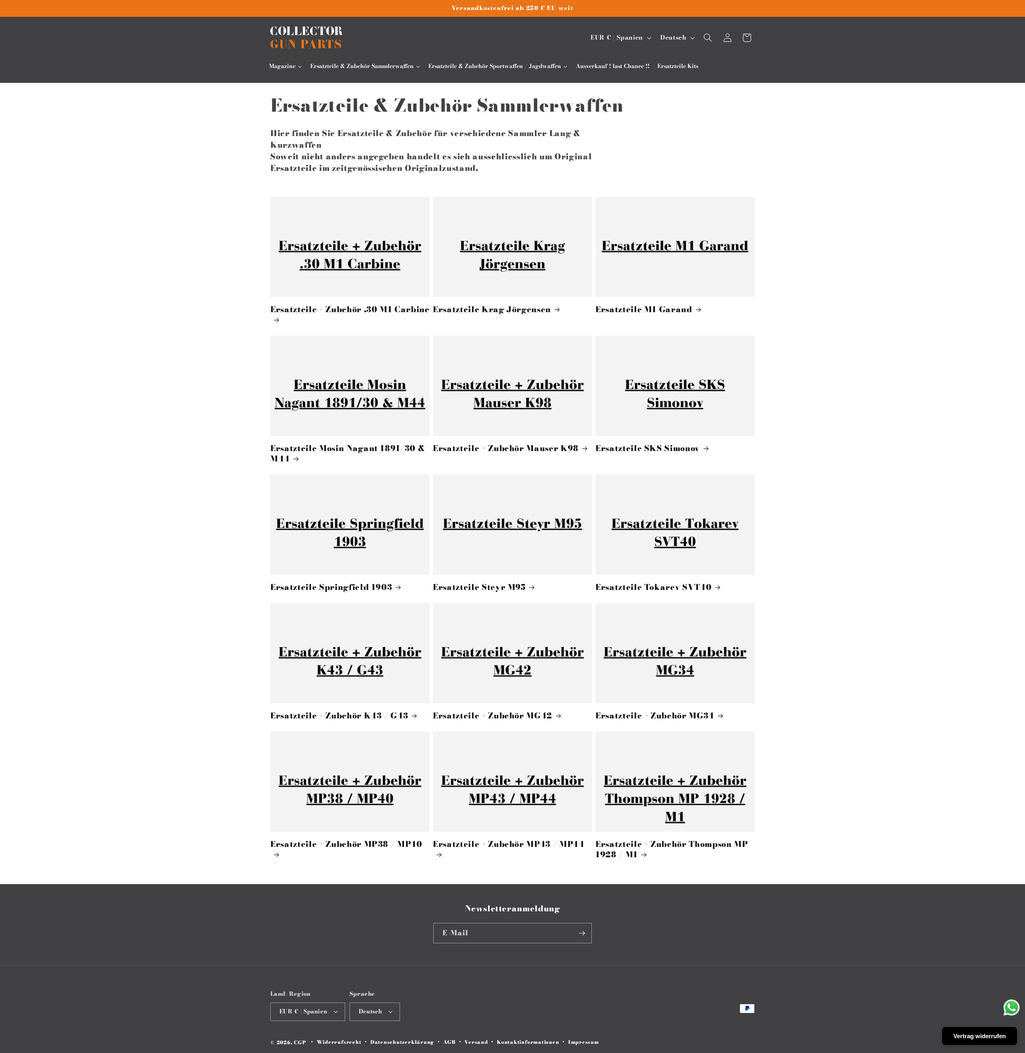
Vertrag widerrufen (979, 1036)
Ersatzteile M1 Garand (643, 310)
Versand (476, 1042)
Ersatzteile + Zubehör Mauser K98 (506, 448)
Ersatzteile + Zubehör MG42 (492, 716)
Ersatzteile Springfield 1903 (331, 587)
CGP (300, 1042)
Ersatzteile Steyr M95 (479, 587)
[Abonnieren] (581, 933)
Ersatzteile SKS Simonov (647, 448)
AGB (449, 1042)
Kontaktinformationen (528, 1042)
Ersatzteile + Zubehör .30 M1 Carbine (350, 310)
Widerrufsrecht (339, 1042)
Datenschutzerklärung (402, 1042)
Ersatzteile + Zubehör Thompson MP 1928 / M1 (671, 849)
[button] (708, 37)
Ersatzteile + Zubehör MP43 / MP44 (509, 844)
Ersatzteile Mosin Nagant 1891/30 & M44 (347, 453)
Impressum (583, 1042)
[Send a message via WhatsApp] (1011, 1007)
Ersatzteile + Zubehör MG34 (654, 716)
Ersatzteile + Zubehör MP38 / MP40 (346, 844)
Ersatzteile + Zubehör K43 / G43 (339, 716)
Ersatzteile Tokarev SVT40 (653, 587)
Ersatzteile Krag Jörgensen (492, 310)
